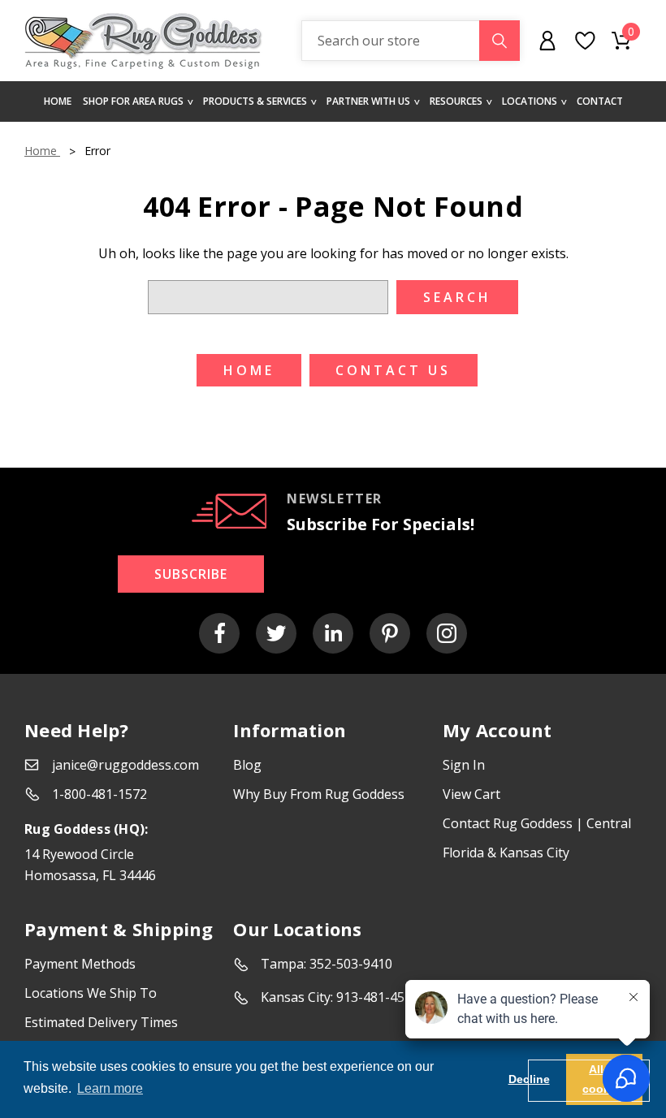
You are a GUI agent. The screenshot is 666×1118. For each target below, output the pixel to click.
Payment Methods (80, 964)
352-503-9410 (350, 964)
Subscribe (190, 574)
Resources (456, 101)
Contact (600, 101)
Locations (529, 101)
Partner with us (368, 101)
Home (57, 101)
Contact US (393, 370)
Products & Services (255, 101)
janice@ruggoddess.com (125, 765)
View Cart (471, 794)
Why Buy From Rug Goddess (318, 794)
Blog (247, 765)
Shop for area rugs (133, 101)
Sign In (464, 765)
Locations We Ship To (90, 993)
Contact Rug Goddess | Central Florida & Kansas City (537, 837)
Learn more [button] (110, 1088)
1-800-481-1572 (99, 794)
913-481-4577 (377, 997)
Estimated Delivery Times (101, 1022)
